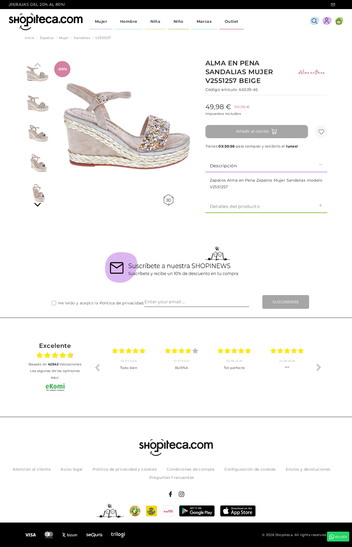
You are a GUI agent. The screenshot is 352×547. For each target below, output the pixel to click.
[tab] (266, 165)
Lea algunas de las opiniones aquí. (55, 374)
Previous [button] (97, 367)
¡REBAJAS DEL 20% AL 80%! (37, 4)
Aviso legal (71, 469)
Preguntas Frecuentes (171, 477)
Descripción (223, 165)
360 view (169, 200)
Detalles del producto (235, 206)
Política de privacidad (122, 303)
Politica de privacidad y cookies (125, 469)
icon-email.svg (333, 4)
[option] (128, 367)
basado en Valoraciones (55, 364)
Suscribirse (286, 301)
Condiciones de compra (190, 469)
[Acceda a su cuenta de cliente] (327, 22)
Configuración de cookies (250, 469)
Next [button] (318, 367)
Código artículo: (221, 89)
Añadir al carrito (252, 131)
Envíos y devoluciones (308, 469)
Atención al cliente (32, 469)
